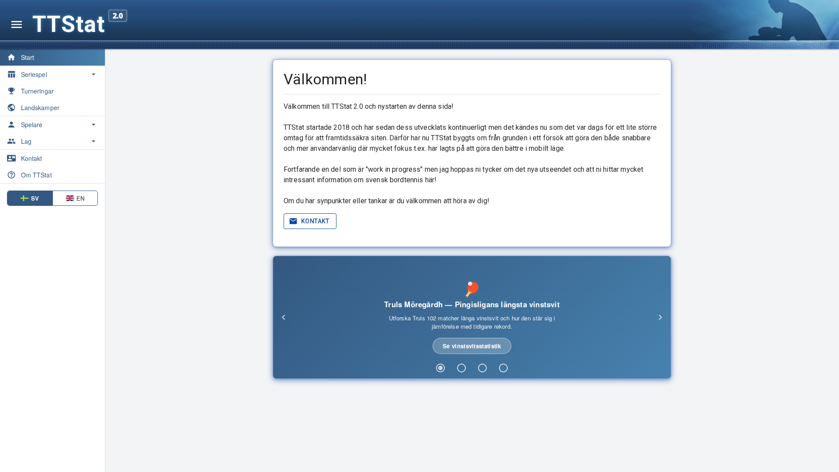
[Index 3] (482, 367)
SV (35, 198)
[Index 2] (461, 367)
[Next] (660, 317)
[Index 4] (503, 367)
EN (80, 198)
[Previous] (283, 317)
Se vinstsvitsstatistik (472, 346)
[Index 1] (440, 367)
